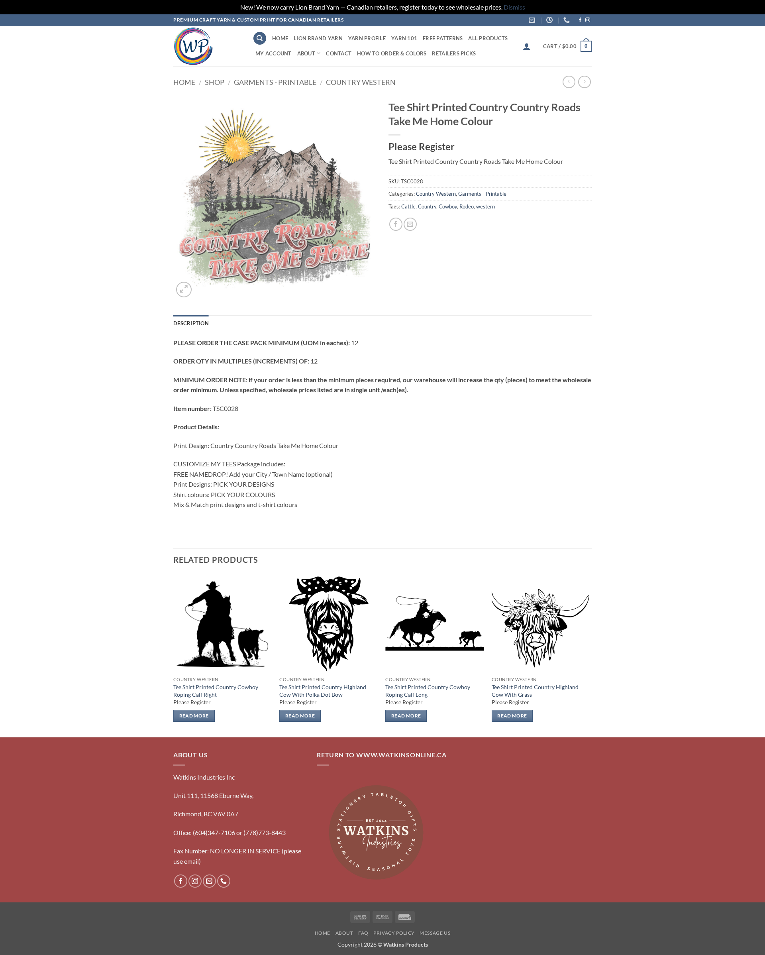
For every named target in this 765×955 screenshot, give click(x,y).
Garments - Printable (275, 82)
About (306, 53)
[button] (527, 46)
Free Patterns (443, 38)
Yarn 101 (404, 38)
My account (273, 53)
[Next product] (569, 82)
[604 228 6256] (567, 20)
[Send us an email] (209, 881)
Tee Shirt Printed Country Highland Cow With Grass (535, 691)
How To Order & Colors (391, 53)
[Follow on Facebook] (580, 20)
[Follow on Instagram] (587, 20)
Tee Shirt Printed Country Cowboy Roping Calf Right (215, 691)
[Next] (589, 655)
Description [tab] (191, 323)
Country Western (361, 82)
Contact (338, 53)
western (485, 206)
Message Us (435, 933)
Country (427, 206)
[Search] (259, 38)
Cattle (408, 206)
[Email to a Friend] (410, 224)
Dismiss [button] (514, 7)
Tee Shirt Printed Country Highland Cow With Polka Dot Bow (322, 691)
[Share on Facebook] (395, 224)
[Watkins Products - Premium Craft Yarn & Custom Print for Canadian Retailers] (207, 46)
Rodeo (466, 206)
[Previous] (174, 655)
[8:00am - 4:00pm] (550, 20)
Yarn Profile (367, 38)
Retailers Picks (454, 53)
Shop (214, 82)
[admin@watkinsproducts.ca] (533, 20)
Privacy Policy (394, 933)
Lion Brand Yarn (318, 38)
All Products (488, 38)
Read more (194, 715)
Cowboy (448, 206)
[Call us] (223, 881)
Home (280, 38)
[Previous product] (584, 82)
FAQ (363, 933)
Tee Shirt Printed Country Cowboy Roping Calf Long (427, 691)
